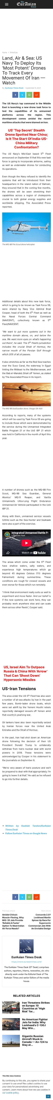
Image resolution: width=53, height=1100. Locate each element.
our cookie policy (10, 1092)
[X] (22, 95)
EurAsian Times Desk (14, 88)
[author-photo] (26, 953)
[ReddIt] (36, 95)
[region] (26, 31)
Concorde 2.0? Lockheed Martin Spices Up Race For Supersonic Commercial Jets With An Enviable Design (39, 921)
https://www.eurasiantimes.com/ (26, 962)
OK (48, 1096)
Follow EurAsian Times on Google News (26, 833)
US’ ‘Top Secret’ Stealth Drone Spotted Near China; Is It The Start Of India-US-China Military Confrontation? (26, 138)
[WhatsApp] (29, 95)
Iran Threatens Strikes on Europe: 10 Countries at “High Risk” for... (36, 1007)
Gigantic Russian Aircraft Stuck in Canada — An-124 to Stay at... (35, 1040)
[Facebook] (15, 95)
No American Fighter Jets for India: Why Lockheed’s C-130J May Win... (35, 1024)
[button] (6, 4)
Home (4, 52)
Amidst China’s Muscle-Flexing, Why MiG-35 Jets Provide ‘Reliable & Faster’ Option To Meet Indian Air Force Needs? (13, 921)
